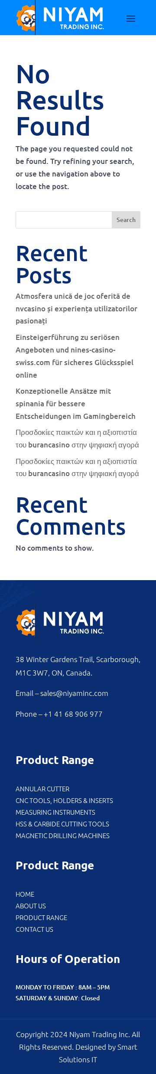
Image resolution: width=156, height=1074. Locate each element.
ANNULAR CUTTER (42, 788)
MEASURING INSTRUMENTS (55, 811)
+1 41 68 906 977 (73, 713)
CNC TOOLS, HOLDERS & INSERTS (64, 800)
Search (126, 219)
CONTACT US (34, 929)
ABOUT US (31, 905)
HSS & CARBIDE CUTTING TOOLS (62, 823)
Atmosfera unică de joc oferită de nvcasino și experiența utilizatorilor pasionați (76, 308)
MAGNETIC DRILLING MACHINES (63, 835)
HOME (25, 893)
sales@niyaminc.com (74, 693)
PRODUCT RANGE (41, 917)
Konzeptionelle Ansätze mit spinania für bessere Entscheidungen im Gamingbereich (76, 403)
